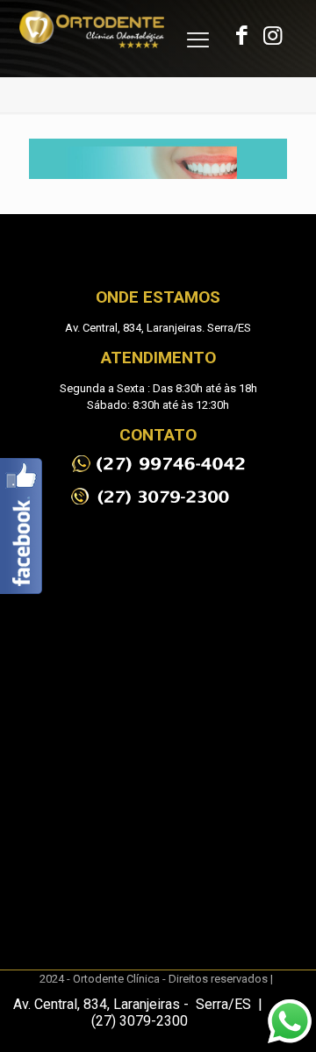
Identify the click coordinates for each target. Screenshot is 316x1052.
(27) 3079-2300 (139, 1021)
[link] (158, 463)
